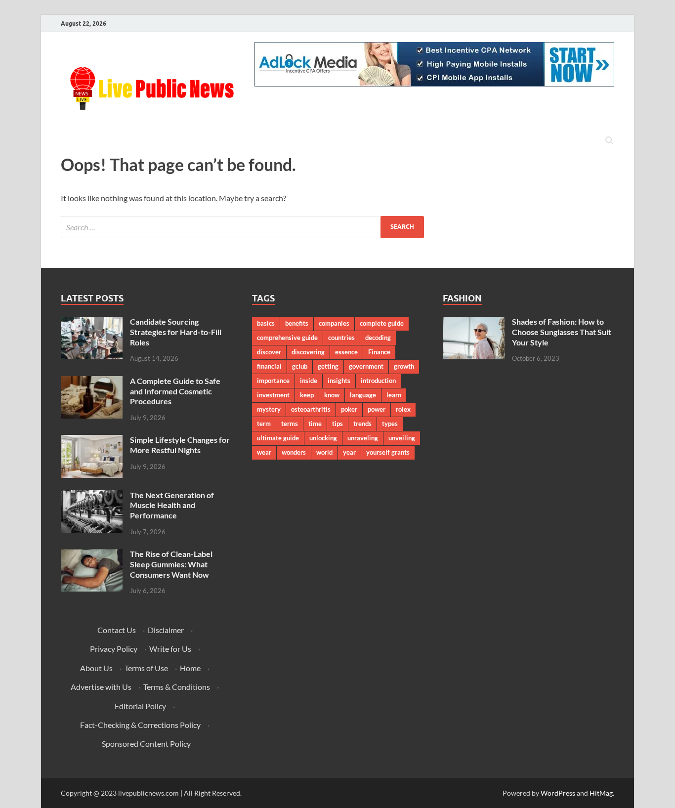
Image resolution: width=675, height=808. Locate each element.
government (366, 366)
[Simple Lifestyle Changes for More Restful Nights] (92, 440)
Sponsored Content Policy (146, 743)
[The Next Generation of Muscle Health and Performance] (92, 496)
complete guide (382, 323)
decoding (378, 337)
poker (349, 409)
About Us (96, 668)
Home (190, 668)
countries (341, 337)
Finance (379, 352)
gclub (299, 366)
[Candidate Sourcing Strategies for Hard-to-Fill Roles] (92, 322)
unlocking (323, 438)
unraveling (362, 438)
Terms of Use (146, 668)
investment (273, 395)
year (349, 452)
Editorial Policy (140, 706)
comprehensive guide (287, 337)
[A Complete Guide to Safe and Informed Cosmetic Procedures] (92, 381)
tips (337, 423)
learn (393, 395)
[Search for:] (242, 227)
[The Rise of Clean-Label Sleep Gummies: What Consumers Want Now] (92, 554)
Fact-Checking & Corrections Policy (140, 724)
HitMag (601, 793)
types (390, 423)
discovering (308, 352)
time (315, 423)
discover (269, 352)
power (376, 409)
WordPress (558, 793)
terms (289, 423)
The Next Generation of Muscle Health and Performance (172, 505)
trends (362, 423)
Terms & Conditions (176, 686)
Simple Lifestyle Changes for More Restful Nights (180, 445)
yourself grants (388, 452)
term (264, 423)
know (331, 395)
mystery (269, 409)
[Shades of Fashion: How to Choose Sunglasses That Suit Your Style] (474, 322)
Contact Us (116, 630)
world (324, 452)
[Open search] (609, 140)
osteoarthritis (311, 409)
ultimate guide (278, 438)
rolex (403, 409)
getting (328, 366)
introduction (378, 380)
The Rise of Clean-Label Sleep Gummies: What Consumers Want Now (171, 564)
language (363, 395)
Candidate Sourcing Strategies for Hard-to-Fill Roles (175, 332)
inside (308, 380)
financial (269, 366)
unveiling (401, 438)
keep (307, 395)
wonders (294, 452)
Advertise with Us (101, 686)
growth (404, 366)
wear (264, 452)
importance (273, 380)
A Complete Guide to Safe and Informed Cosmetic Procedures (175, 391)
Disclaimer (166, 630)
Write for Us (170, 648)
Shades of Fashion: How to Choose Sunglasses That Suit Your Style (561, 332)
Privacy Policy (113, 648)
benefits (296, 323)
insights (339, 380)
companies (334, 323)
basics (266, 323)
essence (346, 352)
